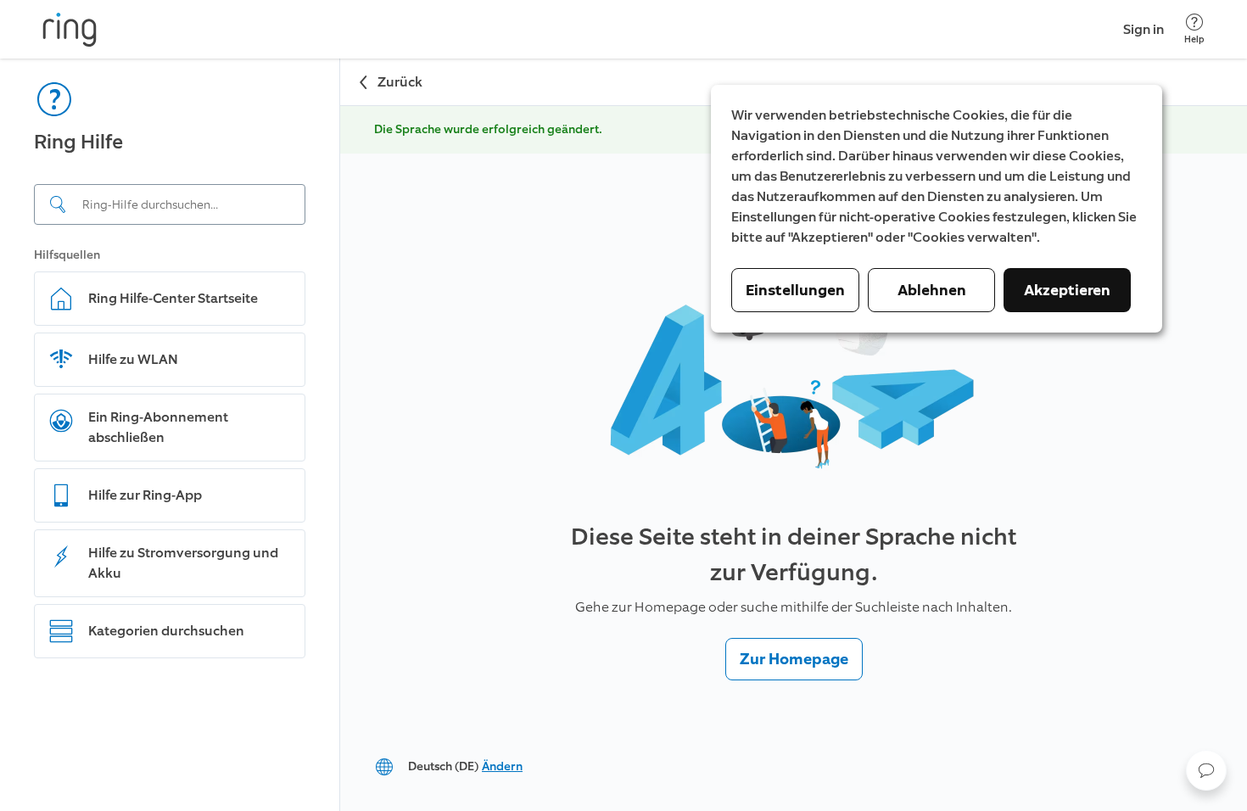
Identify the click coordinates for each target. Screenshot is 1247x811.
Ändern (502, 766)
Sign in (1143, 29)
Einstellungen (795, 290)
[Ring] (69, 30)
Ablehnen (932, 290)
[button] (1206, 770)
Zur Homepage (794, 659)
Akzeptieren (1067, 290)
